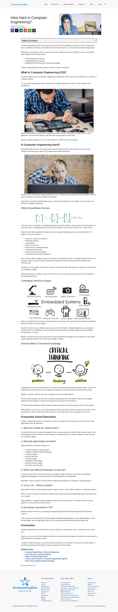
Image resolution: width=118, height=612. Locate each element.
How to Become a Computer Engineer (38, 554)
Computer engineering (28, 77)
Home (46, 4)
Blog (99, 4)
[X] (16, 30)
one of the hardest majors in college (48, 529)
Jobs (91, 4)
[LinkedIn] (21, 30)
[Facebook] (12, 30)
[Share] (34, 30)
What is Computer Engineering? (36, 556)
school (44, 390)
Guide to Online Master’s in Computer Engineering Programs (46, 559)
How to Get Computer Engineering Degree (39, 561)
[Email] (29, 30)
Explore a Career (68, 4)
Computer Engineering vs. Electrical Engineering (42, 552)
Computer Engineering (29, 565)
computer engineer (35, 481)
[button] (105, 4)
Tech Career (54, 4)
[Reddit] (25, 30)
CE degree (37, 445)
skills (32, 432)
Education (81, 4)
